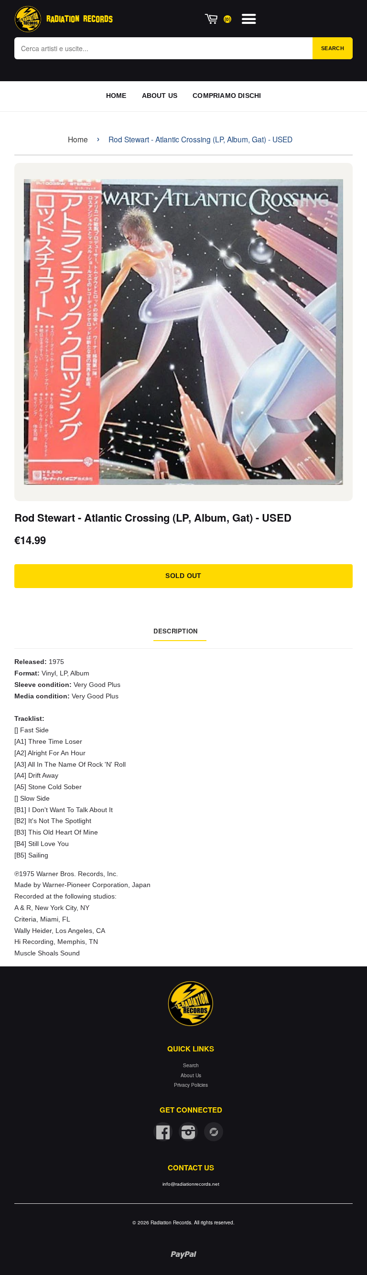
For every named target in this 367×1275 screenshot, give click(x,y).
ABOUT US (160, 95)
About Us (191, 1075)
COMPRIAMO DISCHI (227, 95)
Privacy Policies (191, 1084)
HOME (116, 95)
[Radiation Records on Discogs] (213, 1131)
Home (78, 139)
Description (175, 630)
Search (332, 48)
